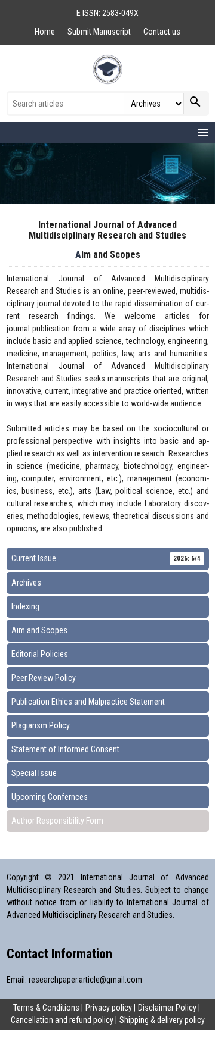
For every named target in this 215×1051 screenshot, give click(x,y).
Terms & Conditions (46, 1007)
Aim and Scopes (39, 630)
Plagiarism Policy (40, 725)
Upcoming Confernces (49, 797)
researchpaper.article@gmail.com (85, 979)
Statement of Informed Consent (65, 749)
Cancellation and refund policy (62, 1020)
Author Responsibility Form (57, 820)
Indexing (25, 606)
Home (46, 31)
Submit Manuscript (100, 31)
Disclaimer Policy (167, 1007)
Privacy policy (108, 1007)
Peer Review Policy (43, 678)
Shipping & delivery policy (162, 1020)
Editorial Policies (39, 654)
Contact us (161, 31)
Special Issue (34, 773)
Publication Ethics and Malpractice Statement (88, 701)
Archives (26, 582)
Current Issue (106, 558)
